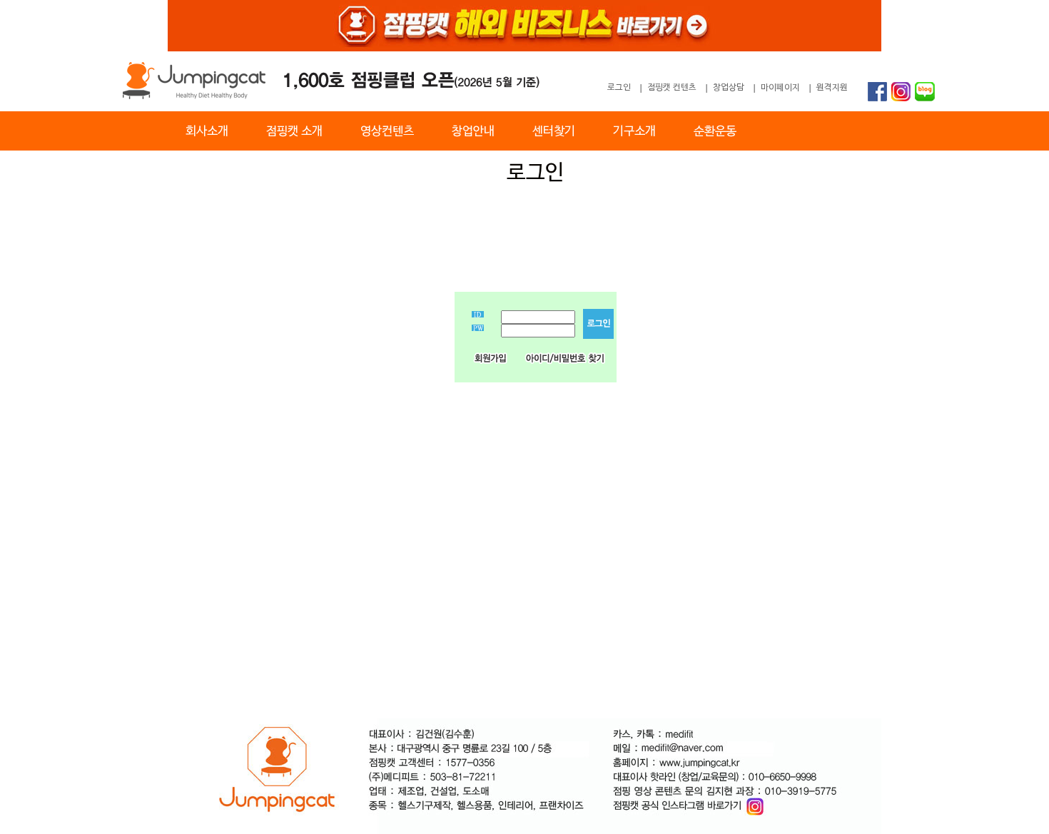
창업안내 (473, 131)
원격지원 (832, 88)
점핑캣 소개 (294, 131)
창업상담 (728, 88)
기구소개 (634, 131)
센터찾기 (553, 131)
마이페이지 (780, 88)
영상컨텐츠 (387, 131)
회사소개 (207, 131)
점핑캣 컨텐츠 (671, 88)
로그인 (619, 88)
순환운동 (715, 131)
